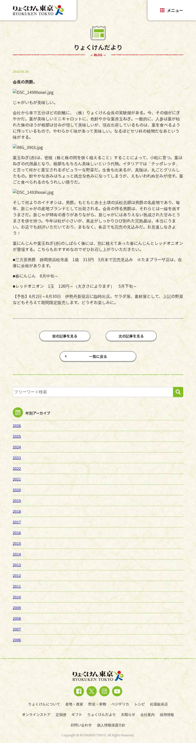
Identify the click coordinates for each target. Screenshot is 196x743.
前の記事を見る (64, 335)
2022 (17, 468)
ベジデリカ (120, 704)
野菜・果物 (97, 704)
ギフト (76, 714)
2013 (17, 564)
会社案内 (147, 714)
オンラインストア (36, 714)
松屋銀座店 (159, 704)
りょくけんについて (44, 704)
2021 (17, 479)
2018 (17, 511)
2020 (17, 489)
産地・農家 (74, 704)
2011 (17, 586)
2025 (17, 436)
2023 (17, 457)
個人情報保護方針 (111, 724)
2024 (17, 446)
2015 (17, 543)
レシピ (139, 704)
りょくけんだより (101, 714)
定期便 (61, 714)
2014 (17, 554)
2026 (17, 425)
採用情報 (167, 714)
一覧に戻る (98, 356)
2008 (17, 618)
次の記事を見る (131, 335)
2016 (17, 532)
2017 (17, 521)
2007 (17, 629)
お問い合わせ (81, 724)
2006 (17, 639)
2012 (17, 575)
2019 (17, 500)
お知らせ (128, 714)
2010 (17, 596)
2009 (17, 607)
